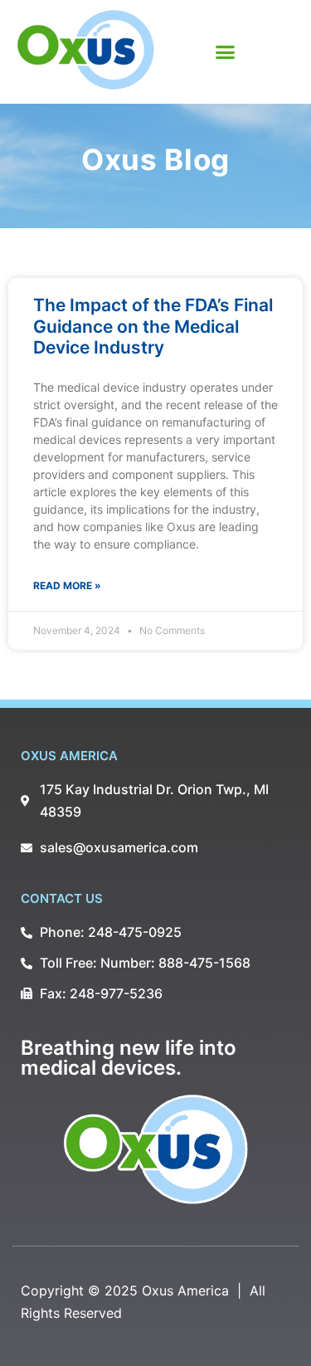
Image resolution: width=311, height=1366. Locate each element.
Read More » (67, 585)
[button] (225, 52)
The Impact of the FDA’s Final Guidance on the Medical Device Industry (153, 326)
